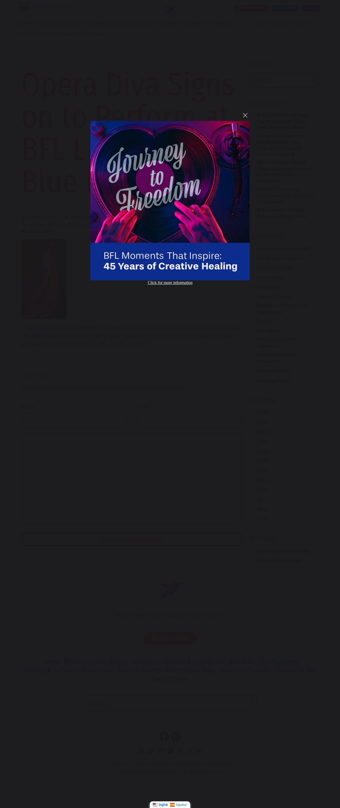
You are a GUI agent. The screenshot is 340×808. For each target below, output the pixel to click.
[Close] (245, 115)
